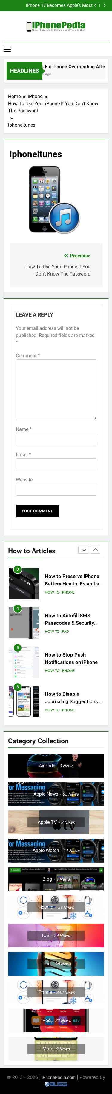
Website (24, 480)
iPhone (68, 592)
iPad (65, 631)
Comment (28, 355)
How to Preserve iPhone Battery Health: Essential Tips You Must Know (72, 584)
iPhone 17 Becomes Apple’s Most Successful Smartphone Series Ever (57, 5)
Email (23, 454)
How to (52, 592)
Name (24, 429)
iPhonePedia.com (59, 1077)
